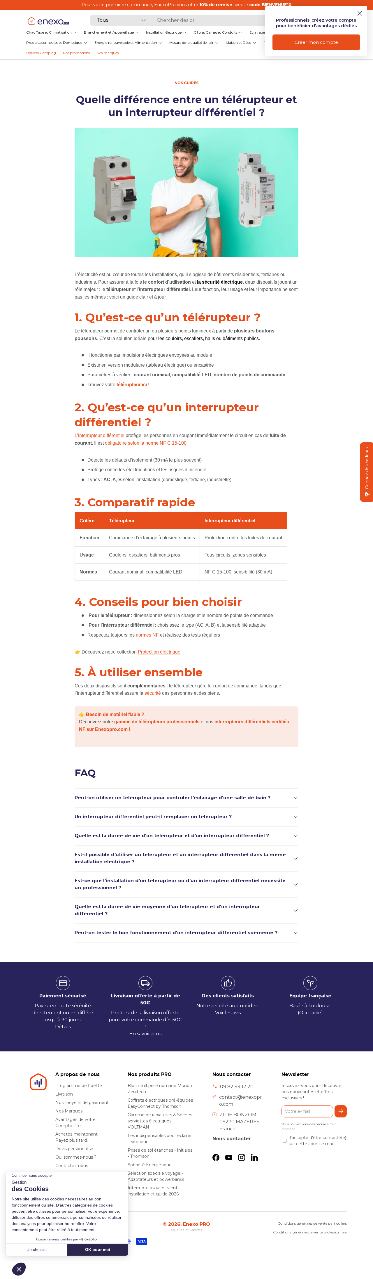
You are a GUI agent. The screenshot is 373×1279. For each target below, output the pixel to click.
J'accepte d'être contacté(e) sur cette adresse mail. (317, 1140)
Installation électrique (164, 32)
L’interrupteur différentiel (99, 435)
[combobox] (183, 20)
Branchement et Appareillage (109, 32)
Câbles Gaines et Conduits (215, 32)
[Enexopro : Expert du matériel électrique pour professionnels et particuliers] (48, 21)
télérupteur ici (132, 384)
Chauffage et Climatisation (49, 32)
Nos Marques (68, 1111)
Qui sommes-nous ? (75, 1157)
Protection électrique (159, 651)
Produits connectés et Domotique (54, 42)
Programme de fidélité (78, 1085)
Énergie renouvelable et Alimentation (125, 42)
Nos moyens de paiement (82, 1102)
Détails (63, 1027)
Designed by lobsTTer (186, 1230)
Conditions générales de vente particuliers (312, 1223)
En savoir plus (145, 1034)
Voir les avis (228, 1012)
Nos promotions (76, 53)
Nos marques (108, 53)
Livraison (64, 1094)
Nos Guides (186, 83)
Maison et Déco (238, 42)
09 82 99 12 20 (237, 1086)
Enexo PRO (196, 1224)
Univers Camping (41, 53)
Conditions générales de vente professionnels (310, 1232)
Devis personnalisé (74, 1148)
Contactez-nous (71, 1165)
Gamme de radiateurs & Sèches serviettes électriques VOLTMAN (160, 1121)
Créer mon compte (316, 42)
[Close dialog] (360, 13)
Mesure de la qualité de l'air (191, 42)
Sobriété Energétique (150, 1164)
